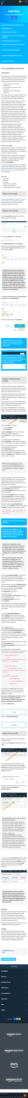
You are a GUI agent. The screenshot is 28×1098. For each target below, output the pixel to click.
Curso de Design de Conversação (11, 170)
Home (14, 17)
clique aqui (7, 204)
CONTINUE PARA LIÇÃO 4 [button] (9, 959)
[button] (5, 1093)
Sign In (21, 1)
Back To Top (14, 966)
